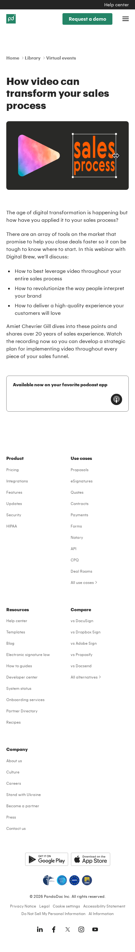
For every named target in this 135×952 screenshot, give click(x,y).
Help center (116, 4)
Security (13, 514)
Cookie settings (66, 906)
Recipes (13, 722)
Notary (77, 537)
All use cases (82, 582)
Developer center (22, 677)
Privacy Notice (23, 906)
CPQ (75, 560)
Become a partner (22, 806)
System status (18, 688)
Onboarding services (25, 699)
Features (14, 492)
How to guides (19, 665)
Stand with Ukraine (23, 794)
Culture (12, 772)
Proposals (80, 469)
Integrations (17, 481)
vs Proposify (81, 654)
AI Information (101, 913)
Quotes (77, 492)
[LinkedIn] (40, 929)
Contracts (80, 503)
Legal (44, 906)
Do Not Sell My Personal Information (53, 913)
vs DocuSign (82, 620)
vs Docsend (81, 665)
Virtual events (61, 57)
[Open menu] (125, 19)
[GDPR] (74, 880)
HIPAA (11, 526)
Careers (13, 783)
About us (14, 760)
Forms (76, 526)
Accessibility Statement (104, 906)
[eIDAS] (87, 880)
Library (32, 57)
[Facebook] (53, 929)
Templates (15, 632)
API (73, 548)
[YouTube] (95, 929)
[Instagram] (81, 929)
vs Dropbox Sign (85, 632)
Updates (14, 503)
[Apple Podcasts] (116, 399)
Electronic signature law (28, 654)
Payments (79, 514)
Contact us (16, 828)
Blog (10, 643)
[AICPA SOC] (62, 880)
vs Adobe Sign (84, 643)
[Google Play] (46, 859)
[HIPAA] (48, 880)
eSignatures (82, 481)
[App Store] (90, 859)
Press (11, 817)
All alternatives (84, 677)
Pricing (12, 469)
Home (12, 57)
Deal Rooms (81, 571)
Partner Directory (21, 711)
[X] (67, 929)
